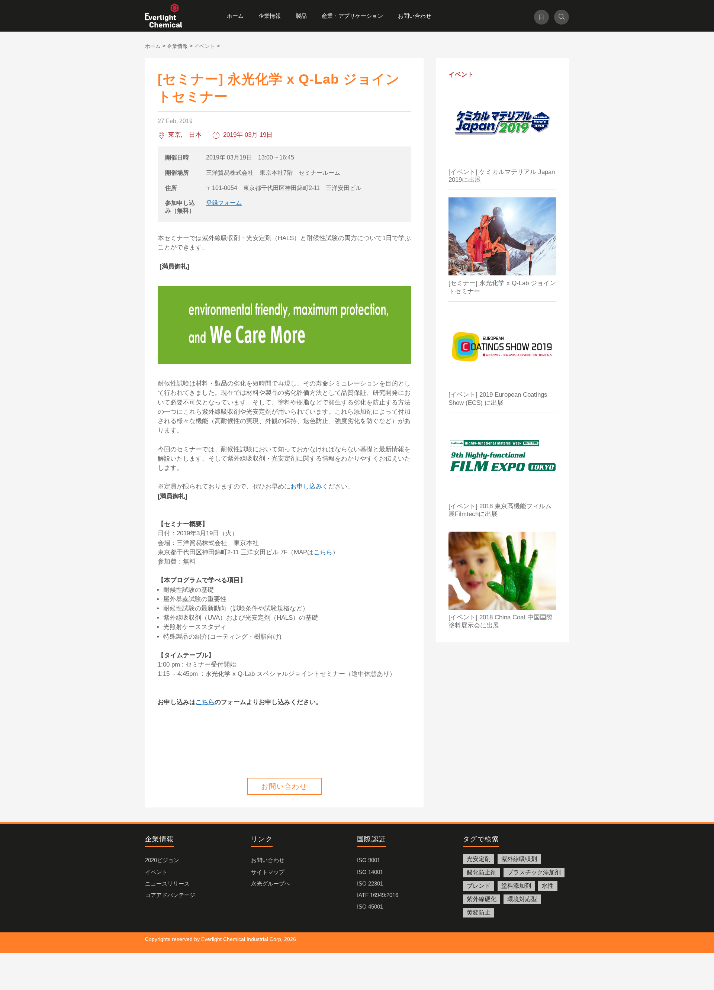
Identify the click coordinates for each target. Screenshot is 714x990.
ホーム (235, 16)
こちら (322, 552)
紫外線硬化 (481, 899)
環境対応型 (522, 899)
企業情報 (269, 16)
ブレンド (479, 886)
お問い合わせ (414, 16)
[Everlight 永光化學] (167, 16)
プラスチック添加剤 (534, 872)
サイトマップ (267, 872)
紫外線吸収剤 (519, 859)
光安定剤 (479, 859)
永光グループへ (270, 883)
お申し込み (306, 486)
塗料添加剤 (516, 886)
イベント (156, 872)
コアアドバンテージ (170, 895)
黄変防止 (479, 912)
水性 (548, 886)
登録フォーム (224, 203)
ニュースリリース (167, 883)
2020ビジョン (162, 860)
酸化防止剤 (481, 872)
